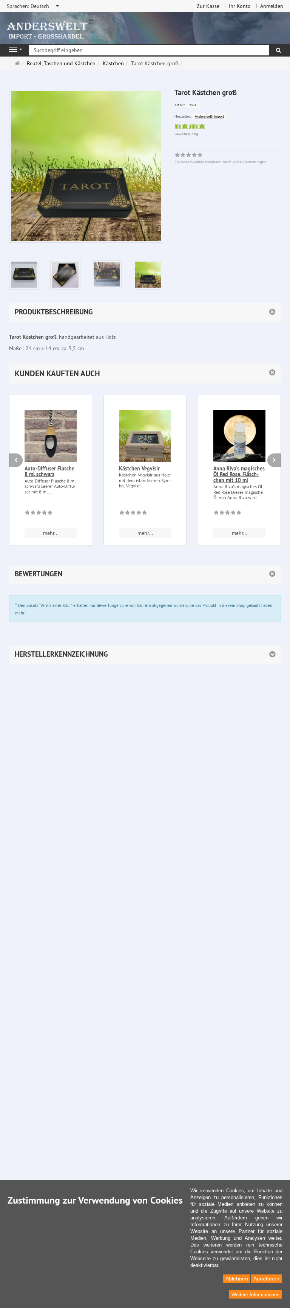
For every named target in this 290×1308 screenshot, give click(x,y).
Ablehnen (236, 1279)
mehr (20, 613)
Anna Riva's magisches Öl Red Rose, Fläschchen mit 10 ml (239, 474)
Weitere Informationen (255, 1294)
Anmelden (271, 6)
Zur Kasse (208, 6)
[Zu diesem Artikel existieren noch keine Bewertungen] (39, 513)
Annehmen (266, 1279)
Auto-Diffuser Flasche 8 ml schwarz (49, 471)
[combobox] (33, 6)
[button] (145, 373)
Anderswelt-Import (209, 116)
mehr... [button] (51, 533)
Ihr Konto (240, 6)
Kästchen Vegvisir (139, 468)
